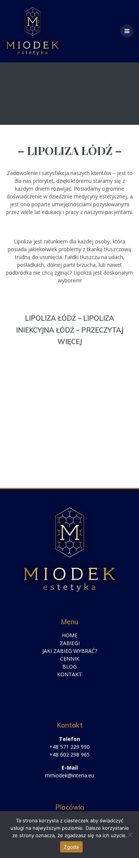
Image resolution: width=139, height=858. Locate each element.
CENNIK (69, 658)
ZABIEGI (70, 643)
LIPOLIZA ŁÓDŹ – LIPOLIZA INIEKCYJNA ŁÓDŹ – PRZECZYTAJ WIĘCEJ (69, 330)
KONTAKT (69, 674)
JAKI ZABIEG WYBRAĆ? (69, 650)
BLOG (69, 666)
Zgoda (71, 847)
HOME (69, 635)
